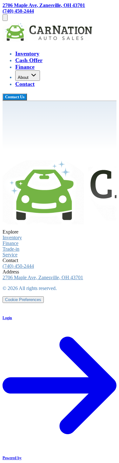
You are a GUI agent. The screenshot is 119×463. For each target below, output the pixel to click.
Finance (25, 67)
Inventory (27, 53)
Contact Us (14, 96)
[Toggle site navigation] (5, 17)
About (23, 77)
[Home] (49, 41)
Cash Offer (29, 60)
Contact (25, 84)
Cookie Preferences (23, 299)
